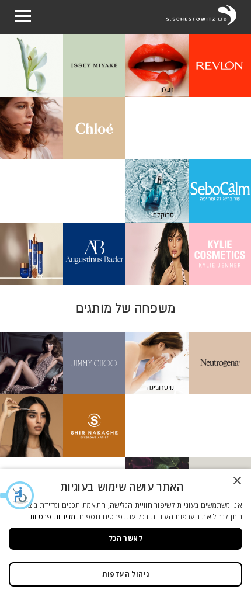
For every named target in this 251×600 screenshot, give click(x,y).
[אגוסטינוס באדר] (63, 254)
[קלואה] (63, 128)
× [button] (237, 481)
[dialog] (125, 534)
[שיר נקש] (63, 425)
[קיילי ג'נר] (188, 254)
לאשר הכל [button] (125, 538)
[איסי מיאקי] (63, 65)
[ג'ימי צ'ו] (63, 363)
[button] (17, 495)
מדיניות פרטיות (52, 517)
